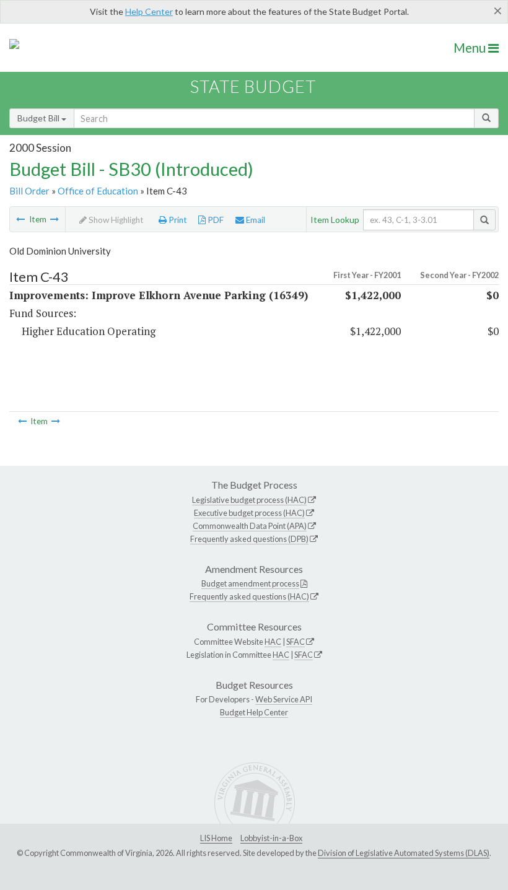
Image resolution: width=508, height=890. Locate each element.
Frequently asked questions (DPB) (249, 539)
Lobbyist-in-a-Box (271, 838)
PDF (215, 220)
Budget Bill (39, 118)
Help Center (149, 11)
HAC (273, 642)
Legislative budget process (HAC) (249, 500)
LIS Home (216, 838)
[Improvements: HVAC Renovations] (20, 219)
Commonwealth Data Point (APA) (250, 526)
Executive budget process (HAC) (249, 513)
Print (177, 220)
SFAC (295, 642)
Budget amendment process (250, 583)
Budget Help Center (254, 712)
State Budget (253, 86)
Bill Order (29, 190)
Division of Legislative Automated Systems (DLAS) (403, 853)
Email (254, 220)
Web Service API (283, 699)
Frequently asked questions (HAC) (249, 596)
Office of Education (98, 190)
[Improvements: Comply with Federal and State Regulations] (54, 219)
